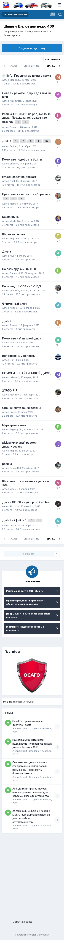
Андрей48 (15, 307)
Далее (51, 65)
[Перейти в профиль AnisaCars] (58, 95)
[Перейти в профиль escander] (58, 178)
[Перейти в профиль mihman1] (58, 375)
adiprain (14, 238)
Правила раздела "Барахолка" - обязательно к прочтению (25, 602)
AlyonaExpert (19, 728)
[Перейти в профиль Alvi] (58, 253)
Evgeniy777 (16, 429)
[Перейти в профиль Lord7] (58, 116)
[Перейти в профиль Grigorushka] (58, 392)
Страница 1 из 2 (32, 65)
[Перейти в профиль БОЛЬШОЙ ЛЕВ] (58, 161)
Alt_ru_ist (15, 506)
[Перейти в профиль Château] (58, 444)
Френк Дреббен (19, 290)
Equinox (14, 127)
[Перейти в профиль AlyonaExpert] (8, 723)
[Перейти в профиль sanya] (58, 465)
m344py (14, 394)
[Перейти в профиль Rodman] (58, 196)
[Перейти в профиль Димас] (58, 323)
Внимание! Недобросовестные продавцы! (25, 628)
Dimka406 (15, 468)
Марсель (15, 79)
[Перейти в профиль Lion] (58, 357)
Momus (14, 203)
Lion (12, 359)
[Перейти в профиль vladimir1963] (58, 521)
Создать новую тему (32, 48)
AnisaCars (15, 100)
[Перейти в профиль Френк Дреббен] (58, 288)
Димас (14, 325)
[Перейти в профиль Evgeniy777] (58, 427)
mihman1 (14, 377)
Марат (13, 450)
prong (13, 412)
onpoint (14, 163)
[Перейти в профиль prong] (58, 218)
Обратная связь (23, 921)
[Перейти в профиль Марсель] (58, 77)
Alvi (12, 255)
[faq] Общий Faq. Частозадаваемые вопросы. (28, 615)
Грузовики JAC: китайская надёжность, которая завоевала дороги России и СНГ (32, 744)
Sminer (13, 146)
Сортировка (52, 59)
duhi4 (13, 525)
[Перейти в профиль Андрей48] (58, 305)
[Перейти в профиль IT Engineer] (58, 142)
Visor (12, 488)
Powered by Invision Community (32, 934)
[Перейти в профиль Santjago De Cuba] (58, 409)
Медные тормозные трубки (18, 701)
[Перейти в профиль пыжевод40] (58, 236)
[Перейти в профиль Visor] (58, 483)
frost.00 (14, 180)
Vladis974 (15, 221)
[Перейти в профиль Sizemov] (58, 504)
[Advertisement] (32, 875)
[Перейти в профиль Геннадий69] (58, 271)
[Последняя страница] (59, 66)
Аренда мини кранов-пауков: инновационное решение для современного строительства (30, 792)
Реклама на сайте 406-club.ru (24, 590)
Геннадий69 (16, 273)
